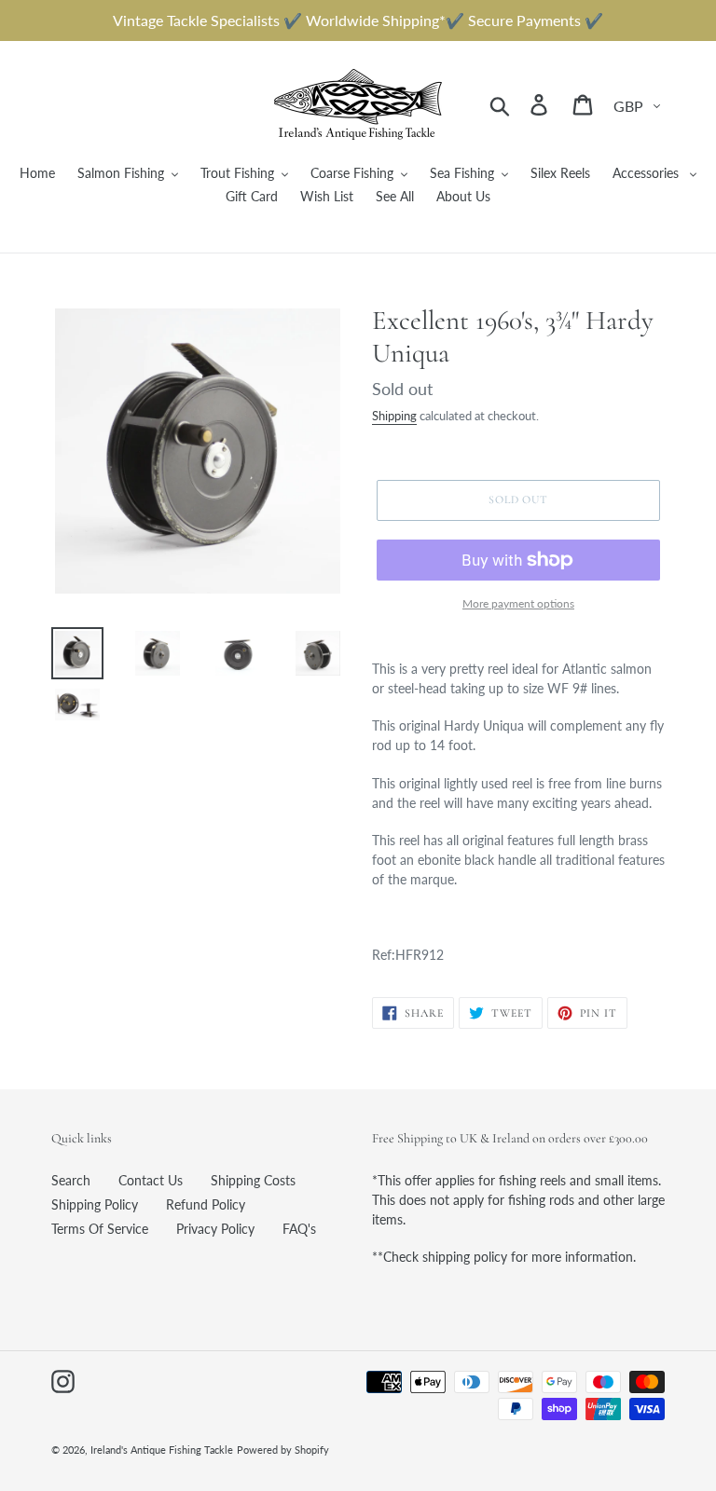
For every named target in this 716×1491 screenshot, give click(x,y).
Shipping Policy (94, 1204)
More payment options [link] (518, 603)
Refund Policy (205, 1204)
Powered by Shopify (283, 1449)
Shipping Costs (253, 1180)
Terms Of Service (99, 1229)
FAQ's (299, 1229)
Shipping (394, 415)
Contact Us (150, 1180)
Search (70, 1180)
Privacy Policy (215, 1229)
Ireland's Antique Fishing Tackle (161, 1449)
